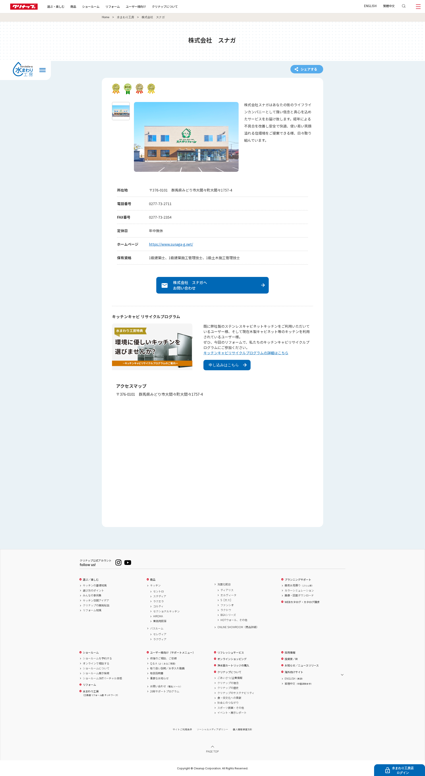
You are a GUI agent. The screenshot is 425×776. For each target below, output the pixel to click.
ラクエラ (158, 601)
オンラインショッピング (232, 659)
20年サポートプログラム (164, 691)
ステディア (159, 596)
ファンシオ (227, 605)
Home (105, 17)
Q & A (163, 663)
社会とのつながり (228, 702)
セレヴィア (159, 634)
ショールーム (90, 6)
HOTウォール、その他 (233, 620)
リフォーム (112, 6)
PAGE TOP (212, 751)
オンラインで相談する (96, 663)
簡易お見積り (299, 585)
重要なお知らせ (159, 678)
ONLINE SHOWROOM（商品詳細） (238, 627)
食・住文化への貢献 (229, 698)
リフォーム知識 (92, 610)
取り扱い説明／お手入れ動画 (167, 668)
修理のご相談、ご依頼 (163, 658)
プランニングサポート (298, 579)
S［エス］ (226, 600)
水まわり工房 (125, 17)
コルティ (158, 606)
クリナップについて (165, 6)
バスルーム (156, 628)
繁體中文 (389, 6)
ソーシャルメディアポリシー (212, 729)
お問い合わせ (166, 686)
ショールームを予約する (97, 658)
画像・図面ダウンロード (299, 595)
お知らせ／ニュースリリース (302, 665)
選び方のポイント (93, 590)
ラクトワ (225, 610)
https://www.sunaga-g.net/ (171, 244)
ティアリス (227, 590)
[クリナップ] (24, 8)
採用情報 (290, 652)
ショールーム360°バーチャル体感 (102, 678)
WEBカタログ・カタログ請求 (302, 602)
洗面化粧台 (224, 584)
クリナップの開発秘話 (96, 605)
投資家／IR (291, 659)
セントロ (158, 591)
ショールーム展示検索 (96, 673)
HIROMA (158, 616)
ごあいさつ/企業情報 (229, 678)
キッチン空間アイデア (96, 600)
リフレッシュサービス (230, 652)
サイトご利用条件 (182, 729)
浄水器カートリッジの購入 (233, 665)
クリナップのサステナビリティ (235, 693)
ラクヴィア (159, 639)
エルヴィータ (228, 595)
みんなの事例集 (92, 595)
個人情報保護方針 (242, 729)
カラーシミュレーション (299, 590)
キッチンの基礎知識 (95, 585)
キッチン (155, 585)
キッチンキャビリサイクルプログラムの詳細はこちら (245, 352)
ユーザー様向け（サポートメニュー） (172, 652)
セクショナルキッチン (166, 611)
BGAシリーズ (228, 615)
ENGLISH (370, 6)
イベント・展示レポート (232, 712)
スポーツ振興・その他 (230, 707)
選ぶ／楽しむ (91, 579)
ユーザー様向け (136, 6)
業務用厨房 (159, 621)
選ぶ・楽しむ (55, 6)
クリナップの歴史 (228, 688)
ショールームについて (96, 668)
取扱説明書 (156, 673)
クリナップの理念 (228, 683)
